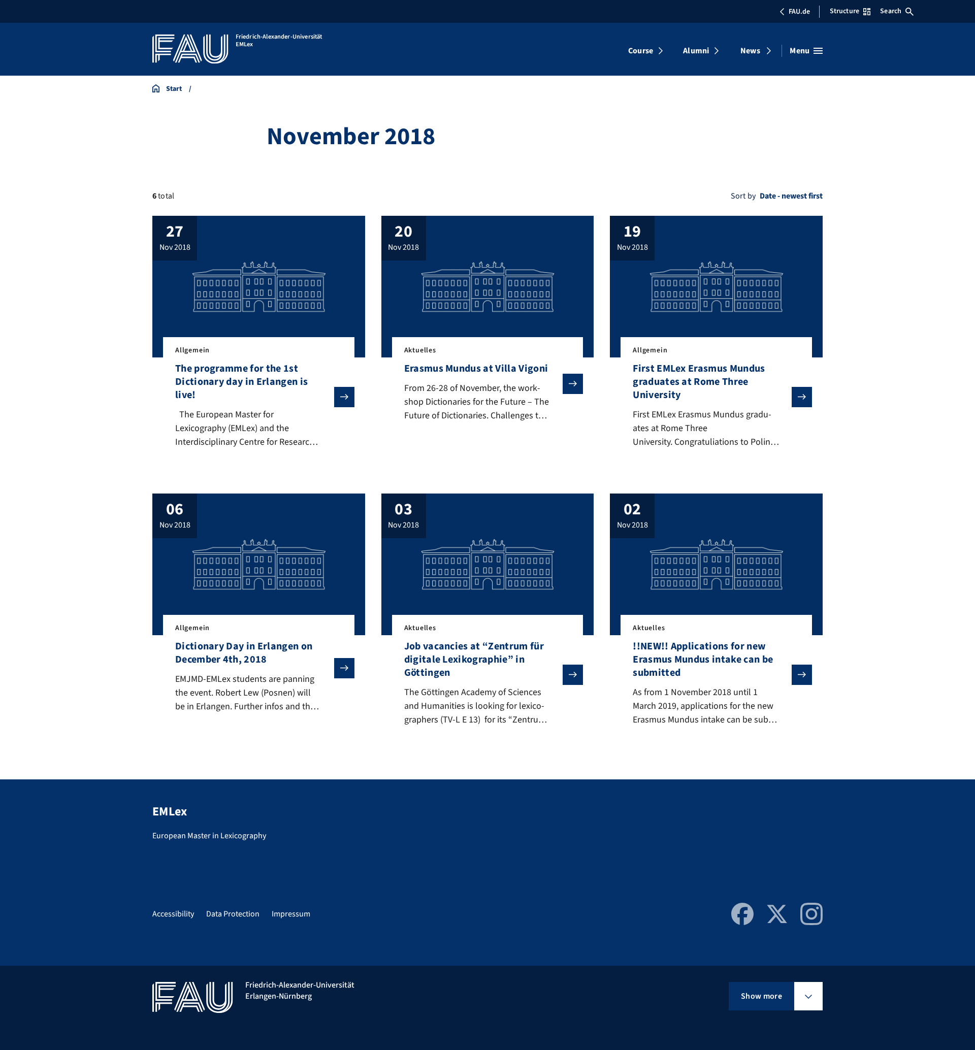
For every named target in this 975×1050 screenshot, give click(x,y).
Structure (844, 11)
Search (890, 11)
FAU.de (799, 12)
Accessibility (173, 914)
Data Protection (232, 914)
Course (640, 50)
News (750, 50)
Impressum (291, 914)
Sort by (743, 196)
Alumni (696, 50)
